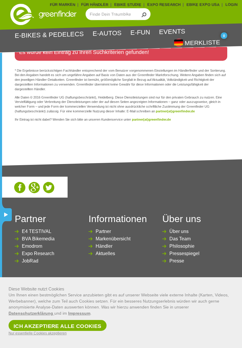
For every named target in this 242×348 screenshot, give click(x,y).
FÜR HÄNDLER (94, 4)
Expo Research (38, 253)
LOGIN (231, 4)
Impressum (79, 313)
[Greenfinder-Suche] (144, 14)
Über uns (179, 231)
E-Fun (140, 32)
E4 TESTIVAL (36, 231)
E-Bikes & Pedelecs (49, 34)
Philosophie (181, 246)
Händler (104, 246)
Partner (103, 231)
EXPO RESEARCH (164, 4)
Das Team (180, 238)
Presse (176, 260)
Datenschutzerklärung (31, 313)
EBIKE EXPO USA (203, 4)
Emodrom (32, 246)
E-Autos (107, 33)
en (178, 42)
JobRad (30, 260)
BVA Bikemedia (38, 238)
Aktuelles (105, 253)
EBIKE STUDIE (127, 4)
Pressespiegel (184, 253)
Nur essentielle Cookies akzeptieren (38, 333)
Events (172, 31)
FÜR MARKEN (62, 4)
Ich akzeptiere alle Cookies (58, 326)
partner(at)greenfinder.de (175, 111)
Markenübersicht (113, 238)
